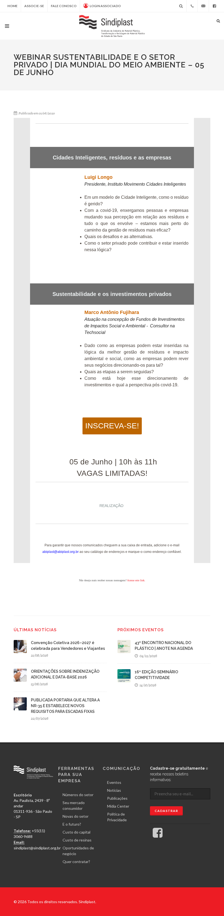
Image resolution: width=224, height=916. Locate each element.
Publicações (117, 798)
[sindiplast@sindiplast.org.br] (203, 6)
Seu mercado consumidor (74, 805)
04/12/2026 (148, 656)
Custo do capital (76, 832)
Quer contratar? (76, 861)
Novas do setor (76, 816)
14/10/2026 (147, 685)
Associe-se (34, 6)
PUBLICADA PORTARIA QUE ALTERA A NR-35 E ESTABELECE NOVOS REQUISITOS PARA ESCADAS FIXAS (65, 706)
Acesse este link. (136, 580)
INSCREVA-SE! (112, 426)
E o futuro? (72, 824)
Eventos (114, 782)
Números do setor (78, 794)
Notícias (114, 790)
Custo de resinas (77, 840)
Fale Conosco (63, 6)
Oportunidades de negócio (78, 851)
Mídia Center (118, 806)
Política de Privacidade (117, 817)
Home (12, 6)
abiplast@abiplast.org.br (60, 552)
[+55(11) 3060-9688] (192, 6)
